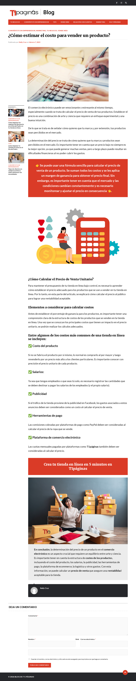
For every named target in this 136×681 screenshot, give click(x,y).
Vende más (65, 22)
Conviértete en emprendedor (36, 22)
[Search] (126, 3)
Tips (54, 22)
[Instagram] (121, 3)
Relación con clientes (82, 22)
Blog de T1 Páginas (24, 677)
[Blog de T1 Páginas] (32, 12)
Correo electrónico (88, 639)
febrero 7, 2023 (34, 42)
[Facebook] (117, 3)
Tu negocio (15, 22)
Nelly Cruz (22, 42)
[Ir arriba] (125, 672)
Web (77, 639)
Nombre (32, 639)
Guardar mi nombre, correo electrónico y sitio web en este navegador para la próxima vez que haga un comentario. (69, 659)
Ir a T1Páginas (115, 22)
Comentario (33, 616)
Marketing (100, 22)
